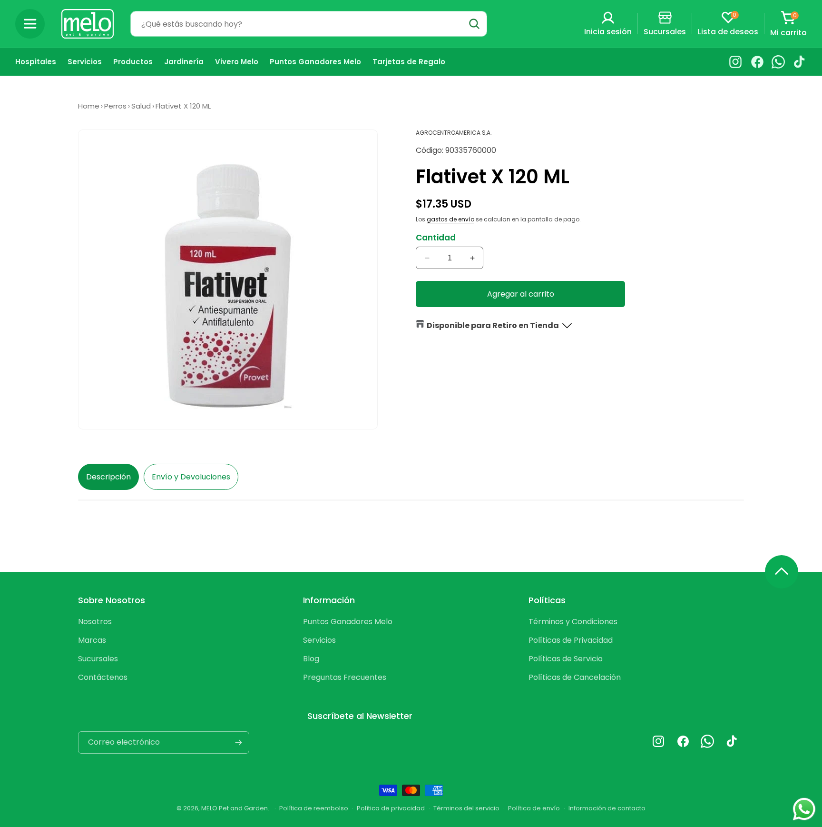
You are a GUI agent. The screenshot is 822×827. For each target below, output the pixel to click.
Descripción (108, 476)
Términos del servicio (466, 808)
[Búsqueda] (474, 23)
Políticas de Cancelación (574, 677)
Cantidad (436, 237)
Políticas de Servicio (565, 658)
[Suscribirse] (238, 742)
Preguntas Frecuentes (344, 677)
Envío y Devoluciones (191, 476)
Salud (141, 106)
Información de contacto (607, 808)
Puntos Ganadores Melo (347, 621)
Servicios (319, 640)
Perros (115, 106)
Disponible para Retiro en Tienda (493, 325)
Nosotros (95, 621)
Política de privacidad (391, 808)
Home (88, 106)
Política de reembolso (313, 808)
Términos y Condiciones (572, 621)
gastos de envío (450, 219)
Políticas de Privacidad (570, 640)
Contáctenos (102, 677)
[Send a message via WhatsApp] (804, 809)
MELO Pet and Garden (234, 808)
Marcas (92, 640)
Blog (311, 658)
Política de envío (534, 808)
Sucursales (98, 658)
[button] (30, 24)
